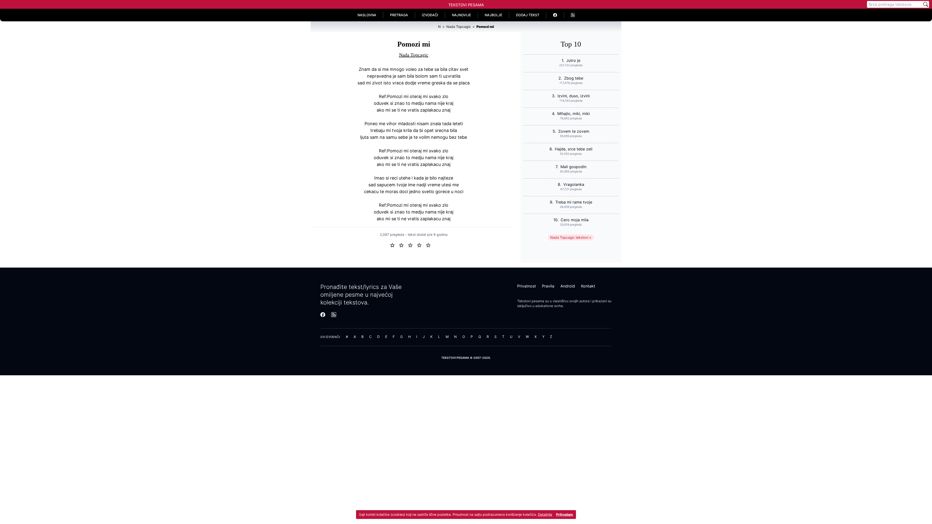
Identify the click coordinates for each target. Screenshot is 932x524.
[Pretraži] (925, 4)
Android (567, 286)
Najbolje (493, 15)
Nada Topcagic (413, 54)
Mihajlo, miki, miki (573, 113)
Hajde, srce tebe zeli (573, 149)
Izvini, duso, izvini (574, 95)
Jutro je (573, 60)
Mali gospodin (573, 166)
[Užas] (394, 244)
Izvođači (430, 15)
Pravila (548, 286)
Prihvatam (564, 514)
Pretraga (399, 15)
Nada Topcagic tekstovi (569, 237)
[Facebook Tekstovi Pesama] (555, 15)
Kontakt (588, 286)
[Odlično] (429, 244)
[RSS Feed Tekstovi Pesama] (573, 15)
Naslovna (367, 15)
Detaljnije (545, 514)
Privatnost (526, 286)
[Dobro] (421, 244)
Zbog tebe (573, 78)
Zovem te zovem (573, 131)
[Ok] (412, 244)
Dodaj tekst (527, 15)
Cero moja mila (575, 219)
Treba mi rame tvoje (573, 202)
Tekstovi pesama (530, 301)
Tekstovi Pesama (466, 4)
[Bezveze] (403, 244)
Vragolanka (573, 184)
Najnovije (461, 15)
